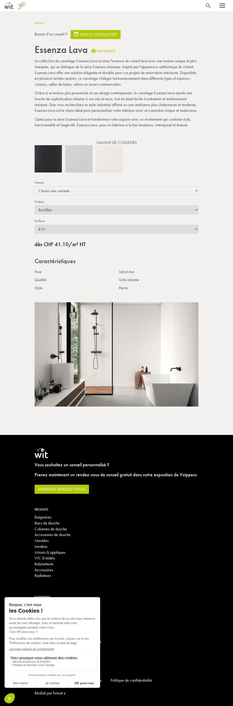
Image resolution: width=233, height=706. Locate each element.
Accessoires (44, 569)
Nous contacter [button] (98, 34)
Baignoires (43, 517)
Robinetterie (44, 563)
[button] (222, 5)
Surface (40, 221)
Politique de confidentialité (131, 680)
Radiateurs (43, 575)
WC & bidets (45, 558)
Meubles (41, 540)
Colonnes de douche (51, 528)
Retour (40, 22)
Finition (39, 202)
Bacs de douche (47, 523)
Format (39, 182)
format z (59, 693)
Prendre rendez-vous (61, 489)
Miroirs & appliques (50, 552)
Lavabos (41, 546)
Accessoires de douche (53, 534)
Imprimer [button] (106, 51)
